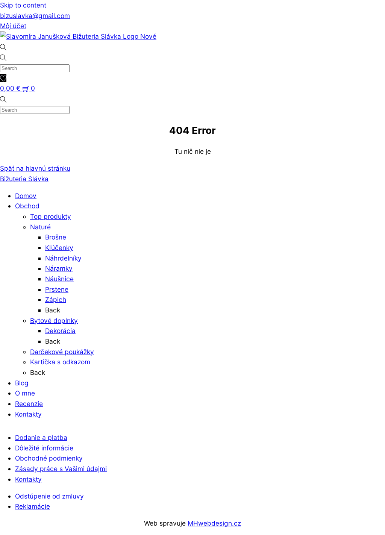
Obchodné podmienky (49, 458)
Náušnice (59, 279)
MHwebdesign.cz (214, 523)
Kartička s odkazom (60, 362)
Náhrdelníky (63, 258)
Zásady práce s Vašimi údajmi (61, 469)
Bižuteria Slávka (24, 179)
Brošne (55, 237)
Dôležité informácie (44, 448)
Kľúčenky (59, 248)
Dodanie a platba (41, 437)
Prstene (56, 289)
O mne (25, 393)
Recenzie (29, 404)
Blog (22, 383)
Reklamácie (32, 506)
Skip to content (23, 5)
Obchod (27, 206)
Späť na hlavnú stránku (35, 168)
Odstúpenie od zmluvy (49, 496)
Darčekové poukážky (62, 352)
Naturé (40, 227)
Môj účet (13, 26)
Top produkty (50, 216)
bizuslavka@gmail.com (35, 16)
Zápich (55, 299)
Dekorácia (60, 331)
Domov (25, 196)
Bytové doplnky (54, 320)
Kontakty (28, 414)
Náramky (59, 268)
